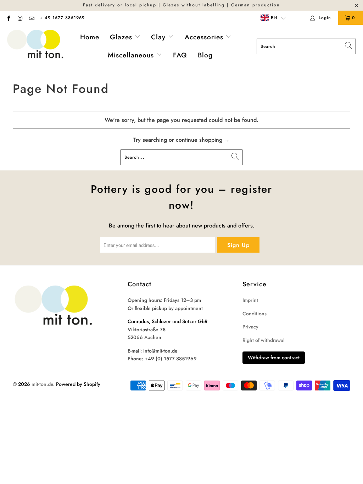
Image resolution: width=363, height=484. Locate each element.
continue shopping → (203, 140)
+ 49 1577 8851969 (62, 18)
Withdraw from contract (274, 357)
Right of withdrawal (263, 340)
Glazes (122, 37)
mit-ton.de (42, 384)
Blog (205, 55)
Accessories (205, 37)
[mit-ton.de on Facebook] (8, 18)
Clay (159, 37)
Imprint (250, 300)
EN (273, 18)
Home (89, 37)
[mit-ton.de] (35, 46)
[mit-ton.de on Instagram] (20, 18)
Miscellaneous (132, 55)
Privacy (250, 326)
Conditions (254, 313)
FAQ (180, 55)
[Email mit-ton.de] (31, 18)
